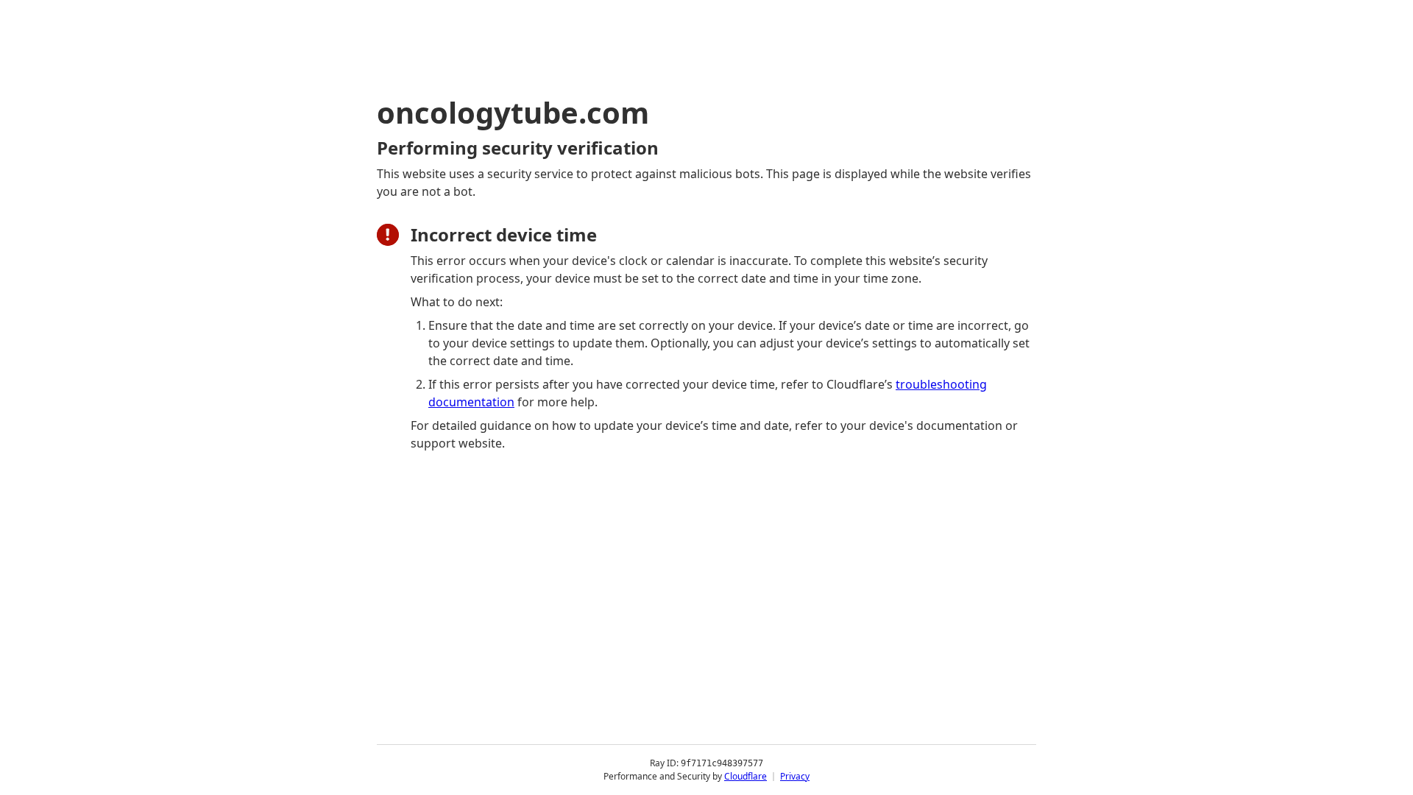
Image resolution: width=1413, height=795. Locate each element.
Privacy (795, 776)
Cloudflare (745, 776)
